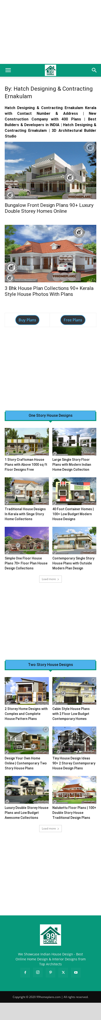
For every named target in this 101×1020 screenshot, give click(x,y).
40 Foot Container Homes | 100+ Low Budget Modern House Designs (73, 514)
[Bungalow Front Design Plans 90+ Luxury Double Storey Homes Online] (50, 170)
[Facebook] (25, 972)
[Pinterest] (50, 972)
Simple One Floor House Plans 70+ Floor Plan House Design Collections (26, 563)
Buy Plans (27, 320)
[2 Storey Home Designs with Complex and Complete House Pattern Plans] (27, 691)
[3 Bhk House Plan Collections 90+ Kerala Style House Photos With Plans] (50, 253)
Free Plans (73, 320)
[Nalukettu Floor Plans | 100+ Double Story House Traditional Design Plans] (74, 790)
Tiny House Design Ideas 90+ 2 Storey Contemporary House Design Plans (73, 763)
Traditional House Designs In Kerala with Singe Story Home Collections (25, 514)
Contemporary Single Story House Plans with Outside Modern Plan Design (73, 563)
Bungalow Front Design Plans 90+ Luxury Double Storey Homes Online (49, 208)
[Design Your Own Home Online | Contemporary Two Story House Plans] (27, 740)
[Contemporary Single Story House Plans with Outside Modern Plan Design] (74, 540)
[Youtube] (76, 972)
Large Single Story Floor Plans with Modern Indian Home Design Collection (71, 464)
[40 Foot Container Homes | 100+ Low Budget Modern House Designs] (74, 491)
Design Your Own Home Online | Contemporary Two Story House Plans (26, 763)
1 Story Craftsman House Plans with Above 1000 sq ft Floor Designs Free (26, 464)
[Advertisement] (50, 32)
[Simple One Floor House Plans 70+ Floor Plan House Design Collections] (27, 540)
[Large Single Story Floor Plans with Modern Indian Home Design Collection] (74, 442)
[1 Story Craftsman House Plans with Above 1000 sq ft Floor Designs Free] (27, 442)
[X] (63, 972)
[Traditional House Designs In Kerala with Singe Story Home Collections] (27, 491)
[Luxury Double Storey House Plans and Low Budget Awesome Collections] (27, 790)
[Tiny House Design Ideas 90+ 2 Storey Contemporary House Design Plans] (74, 740)
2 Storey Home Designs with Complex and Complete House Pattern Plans (26, 714)
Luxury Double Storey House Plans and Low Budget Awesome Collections (26, 813)
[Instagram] (38, 972)
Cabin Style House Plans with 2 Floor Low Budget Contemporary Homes (71, 714)
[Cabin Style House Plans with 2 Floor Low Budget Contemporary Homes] (74, 691)
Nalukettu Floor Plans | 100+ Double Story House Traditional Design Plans (74, 813)
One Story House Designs (51, 415)
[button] (8, 70)
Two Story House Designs (50, 665)
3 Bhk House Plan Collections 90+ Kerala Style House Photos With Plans (49, 291)
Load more (49, 579)
